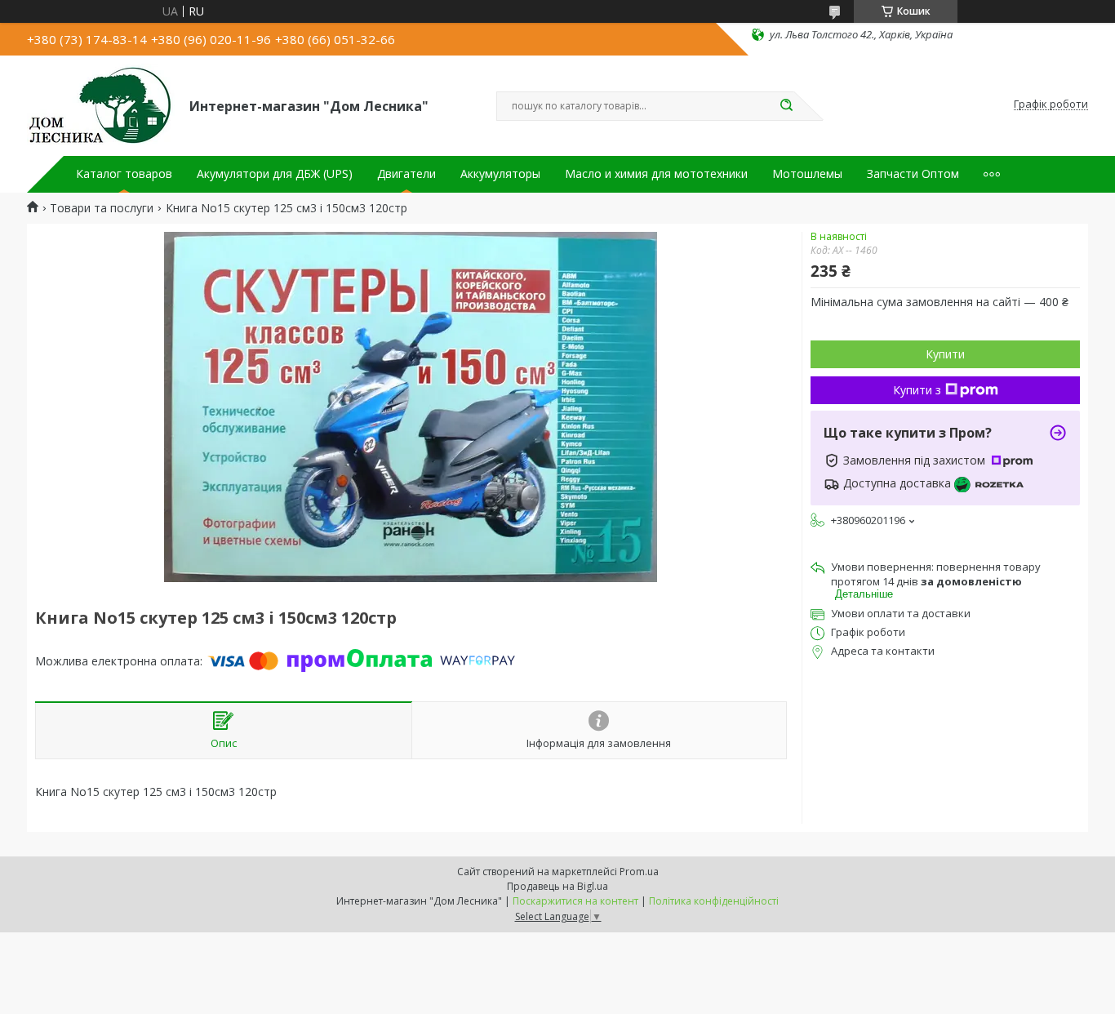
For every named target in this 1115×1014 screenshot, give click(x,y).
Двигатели (406, 174)
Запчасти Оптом (913, 174)
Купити (945, 354)
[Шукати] (786, 106)
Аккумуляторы (500, 174)
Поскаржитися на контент (575, 901)
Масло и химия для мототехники (656, 174)
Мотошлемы (807, 174)
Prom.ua (639, 871)
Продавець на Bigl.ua (557, 886)
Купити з (917, 390)
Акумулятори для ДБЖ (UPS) (275, 174)
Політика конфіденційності (714, 901)
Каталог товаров (124, 174)
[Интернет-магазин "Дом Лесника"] (101, 104)
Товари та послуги (101, 208)
